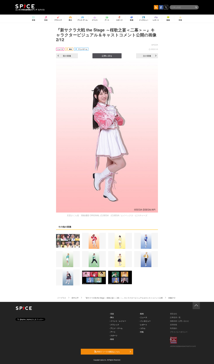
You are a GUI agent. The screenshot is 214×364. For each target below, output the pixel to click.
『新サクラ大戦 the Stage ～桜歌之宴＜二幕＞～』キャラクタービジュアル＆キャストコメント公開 (123, 297)
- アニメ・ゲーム (116, 328)
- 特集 (141, 332)
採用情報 (173, 324)
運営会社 (173, 313)
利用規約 (173, 328)
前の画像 (67, 55)
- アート (112, 332)
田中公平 (75, 297)
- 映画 (111, 339)
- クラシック (114, 324)
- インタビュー (145, 321)
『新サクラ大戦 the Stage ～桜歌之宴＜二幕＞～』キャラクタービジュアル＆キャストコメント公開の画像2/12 (106, 34)
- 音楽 (111, 313)
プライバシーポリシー (179, 332)
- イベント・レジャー (117, 321)
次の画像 (147, 55)
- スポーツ (113, 335)
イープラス (61, 297)
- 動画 (141, 313)
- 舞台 (111, 317)
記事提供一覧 (175, 317)
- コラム (142, 328)
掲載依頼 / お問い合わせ (179, 321)
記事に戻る (107, 55)
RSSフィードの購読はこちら (108, 351)
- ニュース (143, 317)
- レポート (143, 324)
